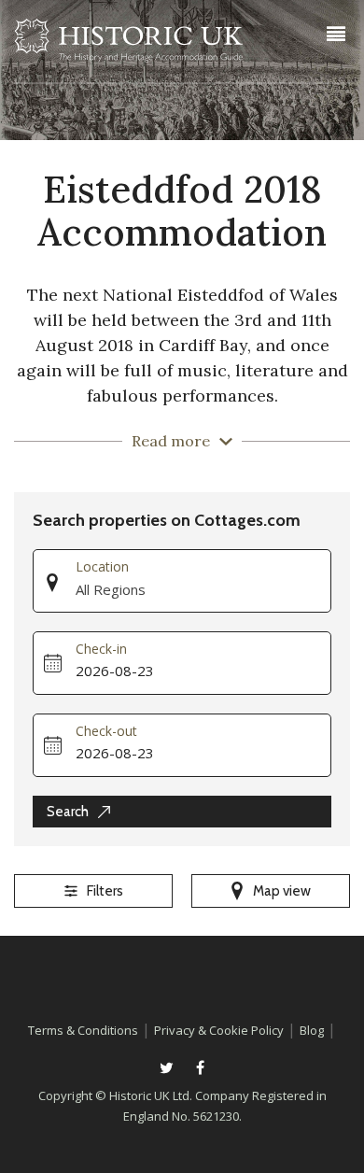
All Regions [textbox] (111, 589)
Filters (105, 891)
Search (68, 811)
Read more (171, 440)
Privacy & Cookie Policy (219, 1030)
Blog (312, 1030)
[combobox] (203, 590)
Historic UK (128, 46)
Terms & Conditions (83, 1030)
